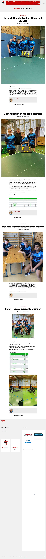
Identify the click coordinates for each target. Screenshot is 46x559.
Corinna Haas (21, 23)
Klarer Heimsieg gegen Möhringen (23, 309)
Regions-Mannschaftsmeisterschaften (23, 226)
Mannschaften (30, 1)
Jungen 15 (15, 104)
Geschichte (34, 1)
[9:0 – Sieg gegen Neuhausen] (6, 443)
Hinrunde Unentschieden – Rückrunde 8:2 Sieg (23, 19)
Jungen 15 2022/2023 (23, 15)
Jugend (39, 1)
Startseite (9, 1)
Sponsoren (38, 3)
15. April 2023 (27, 23)
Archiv (34, 3)
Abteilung (21, 1)
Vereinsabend (6, 431)
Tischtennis (18, 104)
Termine (25, 1)
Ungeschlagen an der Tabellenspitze (23, 113)
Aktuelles (14, 1)
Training (18, 1)
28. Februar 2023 (26, 311)
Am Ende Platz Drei (15, 447)
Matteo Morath (21, 116)
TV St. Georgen (22, 104)
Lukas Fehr (20, 311)
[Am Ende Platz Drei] (16, 443)
